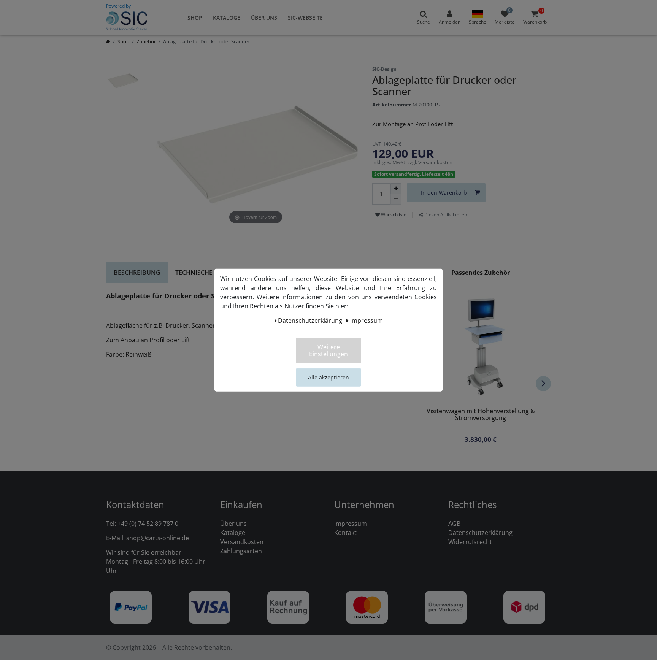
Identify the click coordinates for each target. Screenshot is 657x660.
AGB (454, 523)
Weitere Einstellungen (328, 350)
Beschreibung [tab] (137, 272)
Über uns (264, 17)
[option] (122, 85)
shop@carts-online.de (157, 538)
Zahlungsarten (241, 551)
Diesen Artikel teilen (445, 214)
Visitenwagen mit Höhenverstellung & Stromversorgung (481, 415)
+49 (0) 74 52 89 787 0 (147, 523)
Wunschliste (393, 214)
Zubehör (146, 41)
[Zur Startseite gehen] (108, 41)
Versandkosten (241, 542)
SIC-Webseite (305, 17)
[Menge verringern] (395, 199)
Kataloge (226, 17)
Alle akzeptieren (328, 377)
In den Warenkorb (444, 192)
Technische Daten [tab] (205, 272)
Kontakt (345, 532)
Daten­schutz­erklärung (310, 320)
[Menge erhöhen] (395, 188)
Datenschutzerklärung (480, 532)
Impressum (350, 523)
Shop (194, 17)
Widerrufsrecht (470, 542)
